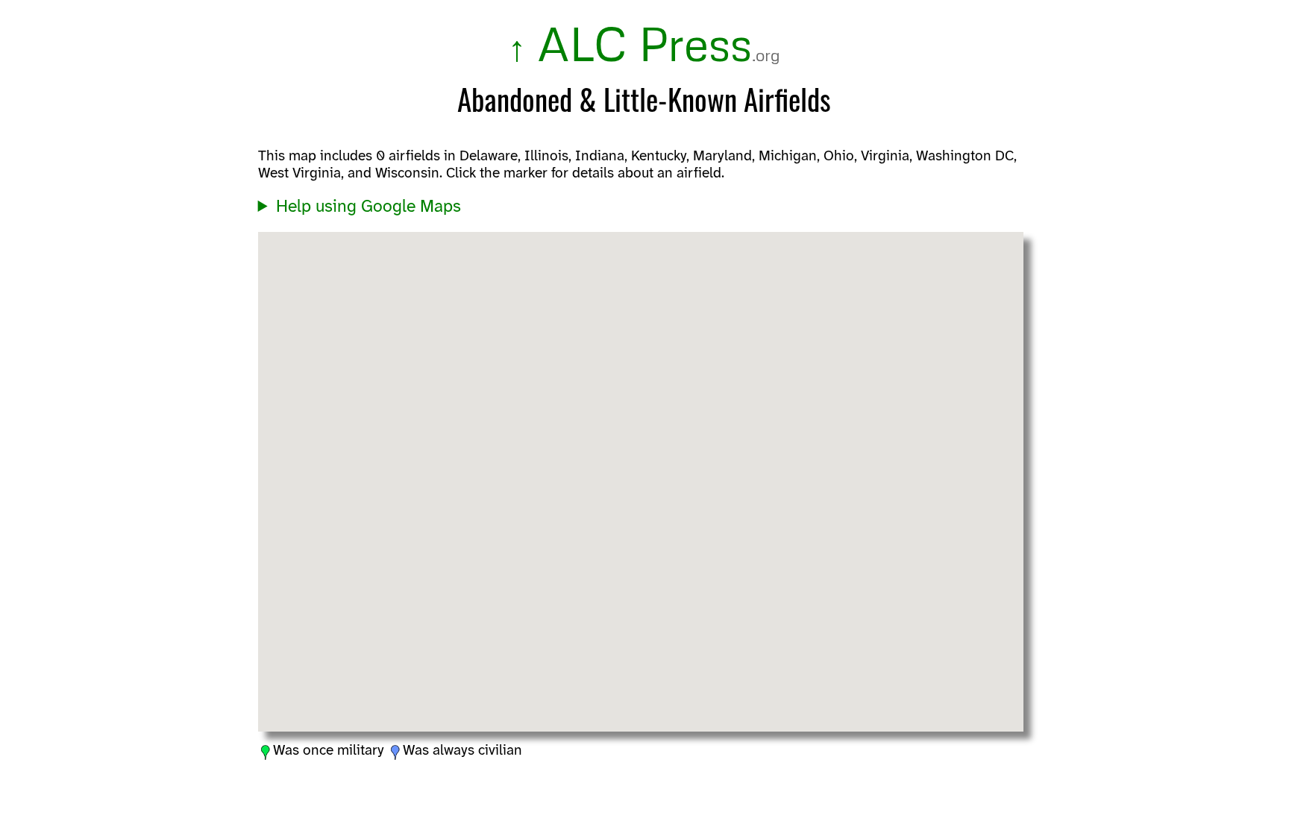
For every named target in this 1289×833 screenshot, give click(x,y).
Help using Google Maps (368, 207)
